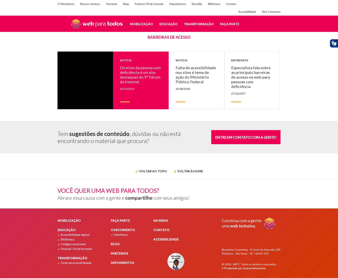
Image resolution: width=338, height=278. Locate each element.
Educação (168, 24)
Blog (126, 3)
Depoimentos (177, 3)
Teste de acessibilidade (76, 263)
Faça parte (229, 24)
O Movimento (66, 3)
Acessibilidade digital (74, 234)
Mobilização (141, 24)
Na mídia (197, 3)
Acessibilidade (247, 11)
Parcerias (111, 3)
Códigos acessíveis (73, 244)
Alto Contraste (271, 11)
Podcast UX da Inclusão (149, 3)
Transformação (199, 24)
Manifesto (121, 234)
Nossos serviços (90, 3)
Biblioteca (214, 3)
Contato (231, 3)
